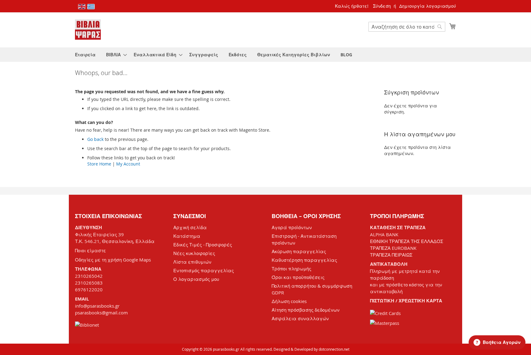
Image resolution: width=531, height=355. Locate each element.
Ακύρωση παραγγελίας (299, 251)
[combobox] (406, 27)
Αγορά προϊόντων (292, 227)
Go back (95, 139)
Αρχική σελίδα (190, 227)
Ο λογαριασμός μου (196, 279)
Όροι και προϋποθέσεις (298, 277)
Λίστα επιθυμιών (192, 262)
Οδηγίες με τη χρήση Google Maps (113, 260)
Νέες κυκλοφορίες (194, 253)
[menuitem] (85, 54)
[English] (81, 6)
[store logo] (88, 29)
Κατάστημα (186, 236)
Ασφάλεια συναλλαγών (300, 318)
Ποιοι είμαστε (90, 250)
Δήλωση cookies (289, 301)
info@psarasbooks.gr (97, 306)
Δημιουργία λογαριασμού (427, 6)
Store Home (99, 164)
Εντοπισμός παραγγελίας (203, 270)
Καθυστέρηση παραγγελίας (304, 260)
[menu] (265, 54)
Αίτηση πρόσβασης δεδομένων (306, 310)
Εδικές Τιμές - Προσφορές (202, 244)
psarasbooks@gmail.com (101, 312)
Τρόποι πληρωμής (291, 268)
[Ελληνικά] (91, 6)
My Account (128, 164)
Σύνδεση (382, 6)
